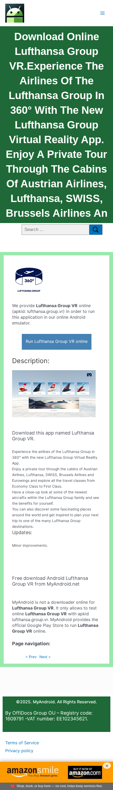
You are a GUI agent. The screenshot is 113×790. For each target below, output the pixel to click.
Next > (45, 657)
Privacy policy (19, 750)
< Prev (31, 657)
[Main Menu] (102, 13)
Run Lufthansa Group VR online (57, 341)
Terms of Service (22, 742)
